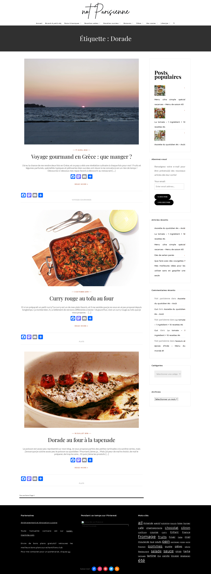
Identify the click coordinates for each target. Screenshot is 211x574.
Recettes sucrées (111, 23)
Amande (148, 523)
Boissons (127, 23)
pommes (155, 546)
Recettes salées (91, 23)
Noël (152, 542)
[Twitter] (111, 569)
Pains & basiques (71, 23)
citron (185, 527)
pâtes (178, 546)
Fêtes (138, 23)
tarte (186, 551)
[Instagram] (99, 569)
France (186, 532)
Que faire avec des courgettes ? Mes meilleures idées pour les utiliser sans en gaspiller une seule (169, 268)
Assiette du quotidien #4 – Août (169, 144)
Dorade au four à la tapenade (81, 439)
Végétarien (185, 556)
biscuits (173, 523)
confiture (142, 532)
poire (188, 542)
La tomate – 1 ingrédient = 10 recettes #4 (169, 124)
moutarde (143, 542)
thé (159, 556)
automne (165, 523)
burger (186, 523)
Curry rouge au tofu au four (82, 298)
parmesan (175, 542)
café (141, 527)
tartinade (142, 556)
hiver (172, 536)
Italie (180, 537)
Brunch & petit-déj (53, 23)
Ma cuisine (151, 23)
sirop (178, 551)
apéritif (157, 523)
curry (164, 532)
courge (154, 532)
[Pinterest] (105, 569)
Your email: (159, 181)
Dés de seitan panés (164, 255)
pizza (182, 542)
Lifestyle (164, 23)
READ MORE (81, 184)
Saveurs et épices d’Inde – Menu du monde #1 (169, 346)
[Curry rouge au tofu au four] (81, 285)
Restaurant (143, 551)
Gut (156, 309)
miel (187, 537)
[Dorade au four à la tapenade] (81, 427)
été (141, 560)
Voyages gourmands (81, 200)
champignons (154, 528)
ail (140, 522)
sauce (168, 551)
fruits (162, 537)
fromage (147, 536)
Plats (81, 342)
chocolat (171, 527)
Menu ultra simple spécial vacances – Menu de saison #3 (169, 101)
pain (166, 541)
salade (156, 551)
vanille (166, 556)
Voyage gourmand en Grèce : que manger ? (81, 156)
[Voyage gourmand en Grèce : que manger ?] (81, 143)
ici (69, 551)
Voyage (175, 556)
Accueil (39, 23)
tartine (151, 555)
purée (168, 546)
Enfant (174, 532)
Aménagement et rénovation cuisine (39, 522)
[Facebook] (94, 569)
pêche (187, 547)
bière (180, 523)
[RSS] (117, 569)
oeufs (158, 541)
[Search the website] (174, 23)
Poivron (141, 547)
